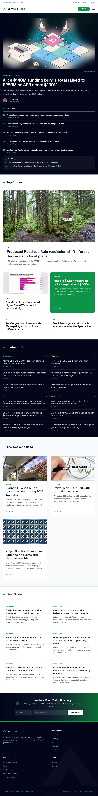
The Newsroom (8, 770)
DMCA (54, 766)
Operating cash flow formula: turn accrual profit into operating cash (72, 640)
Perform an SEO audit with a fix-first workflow (69, 362)
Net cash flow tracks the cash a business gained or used (24, 669)
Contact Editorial (9, 777)
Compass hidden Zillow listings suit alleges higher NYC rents (33, 141)
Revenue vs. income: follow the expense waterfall (24, 639)
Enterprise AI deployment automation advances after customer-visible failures (24, 402)
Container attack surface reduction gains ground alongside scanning (72, 426)
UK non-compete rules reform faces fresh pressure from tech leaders (24, 374)
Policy (54, 750)
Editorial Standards (10, 773)
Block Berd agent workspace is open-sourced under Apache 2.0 (72, 325)
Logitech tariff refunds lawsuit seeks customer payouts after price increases (40, 150)
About (85, 2)
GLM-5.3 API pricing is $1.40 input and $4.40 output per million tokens (22, 414)
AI (52, 742)
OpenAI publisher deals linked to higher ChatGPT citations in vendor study (24, 305)
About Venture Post (10, 762)
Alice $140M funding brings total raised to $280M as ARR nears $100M (44, 82)
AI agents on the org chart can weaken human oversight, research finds (38, 115)
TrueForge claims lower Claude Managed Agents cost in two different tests (23, 326)
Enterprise (56, 746)
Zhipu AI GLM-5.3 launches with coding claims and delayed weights (23, 426)
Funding (55, 739)
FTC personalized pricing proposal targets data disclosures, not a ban (37, 132)
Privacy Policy (57, 762)
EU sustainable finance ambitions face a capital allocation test (23, 386)
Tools (5, 766)
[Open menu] (93, 8)
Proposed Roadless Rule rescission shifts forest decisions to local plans (48, 253)
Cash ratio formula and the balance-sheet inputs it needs (72, 414)
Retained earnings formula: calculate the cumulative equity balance (71, 670)
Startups (55, 735)
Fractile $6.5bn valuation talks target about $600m (72, 282)
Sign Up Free (76, 713)
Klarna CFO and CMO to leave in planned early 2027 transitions (23, 362)
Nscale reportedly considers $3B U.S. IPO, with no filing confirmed (35, 124)
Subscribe (83, 9)
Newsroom (76, 2)
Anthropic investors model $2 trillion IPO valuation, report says (71, 374)
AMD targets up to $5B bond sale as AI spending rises (71, 386)
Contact (92, 2)
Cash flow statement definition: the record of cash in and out (69, 402)
